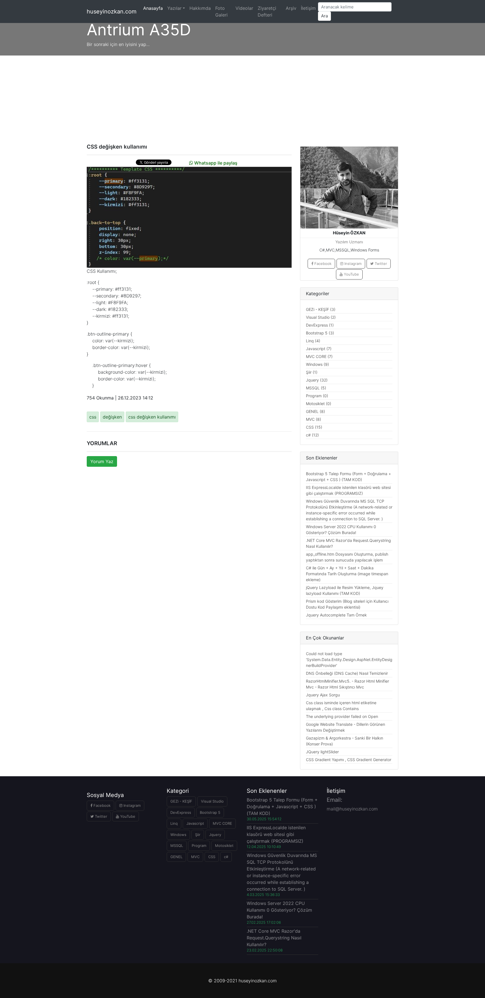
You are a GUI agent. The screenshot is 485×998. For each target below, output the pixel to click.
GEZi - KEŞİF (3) (320, 309)
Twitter (380, 263)
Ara (324, 16)
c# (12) (312, 435)
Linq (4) (313, 340)
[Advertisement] (242, 97)
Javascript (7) (318, 348)
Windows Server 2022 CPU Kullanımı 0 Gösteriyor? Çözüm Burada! (341, 529)
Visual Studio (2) (321, 317)
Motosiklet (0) (318, 403)
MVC (195, 856)
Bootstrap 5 (210, 812)
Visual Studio (212, 801)
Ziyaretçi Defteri (267, 11)
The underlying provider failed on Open (342, 716)
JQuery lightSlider (322, 751)
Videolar (244, 8)
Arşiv (291, 8)
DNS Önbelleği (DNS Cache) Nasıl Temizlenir (347, 673)
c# (226, 856)
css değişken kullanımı (152, 417)
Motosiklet (224, 845)
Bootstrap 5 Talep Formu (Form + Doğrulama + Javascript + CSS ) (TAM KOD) (348, 476)
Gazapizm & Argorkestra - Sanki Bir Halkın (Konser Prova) (344, 741)
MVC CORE (222, 823)
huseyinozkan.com (111, 11)
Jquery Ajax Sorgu (323, 694)
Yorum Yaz (101, 461)
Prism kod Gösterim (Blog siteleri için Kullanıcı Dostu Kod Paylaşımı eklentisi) (347, 604)
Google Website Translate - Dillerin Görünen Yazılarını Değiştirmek (345, 727)
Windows (178, 834)
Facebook (322, 263)
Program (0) (317, 395)
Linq (174, 823)
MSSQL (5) (316, 387)
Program (199, 845)
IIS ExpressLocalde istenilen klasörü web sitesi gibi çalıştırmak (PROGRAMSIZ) (348, 490)
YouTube (351, 274)
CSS (211, 856)
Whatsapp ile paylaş (215, 163)
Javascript (195, 823)
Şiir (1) (311, 372)
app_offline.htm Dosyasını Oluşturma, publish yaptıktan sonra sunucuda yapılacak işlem (347, 557)
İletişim (308, 8)
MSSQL (176, 845)
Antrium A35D (139, 29)
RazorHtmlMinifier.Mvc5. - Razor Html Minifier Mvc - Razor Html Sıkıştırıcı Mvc (347, 684)
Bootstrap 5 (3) (320, 333)
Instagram (352, 263)
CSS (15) (314, 427)
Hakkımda (200, 8)
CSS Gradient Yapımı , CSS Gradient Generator (348, 759)
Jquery (215, 834)
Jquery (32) (317, 380)
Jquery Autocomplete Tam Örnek (336, 615)
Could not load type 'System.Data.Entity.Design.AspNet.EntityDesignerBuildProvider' (349, 659)
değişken (112, 417)
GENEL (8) (315, 411)
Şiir (197, 834)
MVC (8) (313, 419)
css (92, 417)
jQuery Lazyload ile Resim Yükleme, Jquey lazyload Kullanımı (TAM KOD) (344, 590)
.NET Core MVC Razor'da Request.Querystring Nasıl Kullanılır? (348, 543)
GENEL (176, 856)
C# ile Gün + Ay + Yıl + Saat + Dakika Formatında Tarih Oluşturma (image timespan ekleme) (347, 573)
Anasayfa (154, 8)
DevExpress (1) (320, 325)
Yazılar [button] (174, 8)
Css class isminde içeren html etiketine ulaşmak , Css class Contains (341, 705)
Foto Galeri (221, 11)
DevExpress (180, 812)
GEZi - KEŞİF (181, 801)
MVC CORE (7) (319, 356)
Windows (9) (317, 364)
